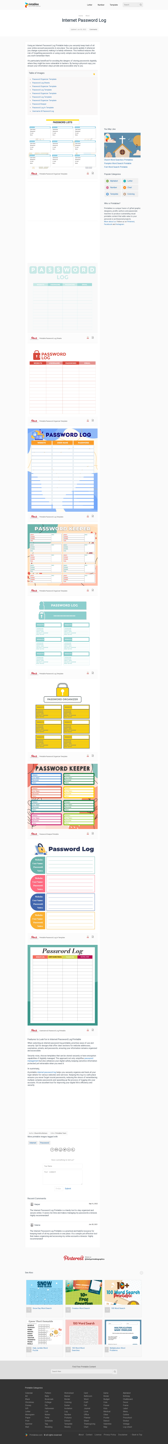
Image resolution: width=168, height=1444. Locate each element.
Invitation (68, 1408)
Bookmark (49, 1399)
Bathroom (88, 1396)
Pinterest (130, 222)
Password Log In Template (43, 108)
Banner (67, 1396)
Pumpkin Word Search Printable (117, 163)
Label (125, 1408)
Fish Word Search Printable (116, 167)
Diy (46, 1405)
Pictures (68, 1417)
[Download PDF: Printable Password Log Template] (88, 516)
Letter (89, 5)
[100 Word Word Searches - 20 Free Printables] (83, 1319)
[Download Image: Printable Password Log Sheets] (93, 338)
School (67, 1421)
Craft (86, 1402)
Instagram (120, 224)
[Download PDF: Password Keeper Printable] (88, 834)
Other (105, 1414)
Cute (105, 1402)
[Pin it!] (34, 174)
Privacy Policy (110, 1435)
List (46, 1411)
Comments (93, 29)
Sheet (86, 1421)
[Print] (61, 1151)
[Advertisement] (63, 201)
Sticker (126, 1421)
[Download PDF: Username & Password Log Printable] (88, 1030)
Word (86, 1399)
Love (86, 1411)
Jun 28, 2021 (93, 1224)
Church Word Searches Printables (118, 160)
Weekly (67, 1427)
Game (105, 1393)
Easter (67, 1405)
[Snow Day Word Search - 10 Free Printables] (44, 1280)
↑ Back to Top (136, 1435)
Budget (106, 1399)
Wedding (48, 1427)
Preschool (127, 1417)
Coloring (67, 1402)
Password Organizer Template (44, 79)
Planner (87, 1417)
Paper (27, 1417)
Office (86, 1414)
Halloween (49, 1408)
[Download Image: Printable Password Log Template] (93, 516)
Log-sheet (127, 1427)
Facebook (108, 224)
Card (86, 1393)
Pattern (48, 1393)
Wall (27, 1427)
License (98, 1435)
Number (101, 5)
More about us (110, 222)
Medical (106, 1411)
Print (27, 1421)
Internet (33, 1143)
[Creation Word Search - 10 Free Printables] (83, 1280)
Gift (26, 1408)
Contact (89, 1435)
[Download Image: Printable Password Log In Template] (93, 937)
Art (26, 1396)
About (81, 1435)
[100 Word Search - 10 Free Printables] (123, 1280)
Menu (125, 1411)
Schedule (49, 1421)
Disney (28, 1405)
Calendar (29, 1393)
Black (27, 1399)
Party (47, 1417)
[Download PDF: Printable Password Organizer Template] (88, 173)
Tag (46, 1424)
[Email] (56, 1151)
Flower (106, 1405)
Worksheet (69, 1393)
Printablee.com (35, 1435)
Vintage (126, 1424)
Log (66, 1411)
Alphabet (127, 1393)
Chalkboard (128, 1399)
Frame (125, 1405)
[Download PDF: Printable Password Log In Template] (88, 937)
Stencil (106, 1421)
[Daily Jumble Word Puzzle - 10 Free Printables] (44, 1319)
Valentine (107, 1424)
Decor (125, 1402)
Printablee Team (60, 1133)
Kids (105, 1408)
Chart (86, 1427)
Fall (85, 1405)
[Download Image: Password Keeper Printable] (93, 834)
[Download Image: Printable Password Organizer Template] (93, 173)
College (48, 1402)
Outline (126, 1414)
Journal (87, 1408)
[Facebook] (52, 1151)
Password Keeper (39, 104)
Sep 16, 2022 (93, 1204)
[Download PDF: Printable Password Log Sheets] (88, 338)
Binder (106, 1396)
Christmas (29, 1402)
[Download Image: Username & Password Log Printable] (93, 1030)
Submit (68, 1188)
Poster (106, 1417)
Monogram (29, 1414)
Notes (47, 1414)
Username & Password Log (43, 111)
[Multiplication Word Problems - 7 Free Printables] (123, 1319)
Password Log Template (42, 90)
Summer (28, 1424)
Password (44, 1143)
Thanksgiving (89, 1424)
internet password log (46, 1072)
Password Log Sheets (41, 83)
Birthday (126, 1396)
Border (67, 1399)
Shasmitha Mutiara (40, 1133)
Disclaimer (122, 1435)
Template (114, 5)
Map (105, 1427)
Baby (47, 1396)
